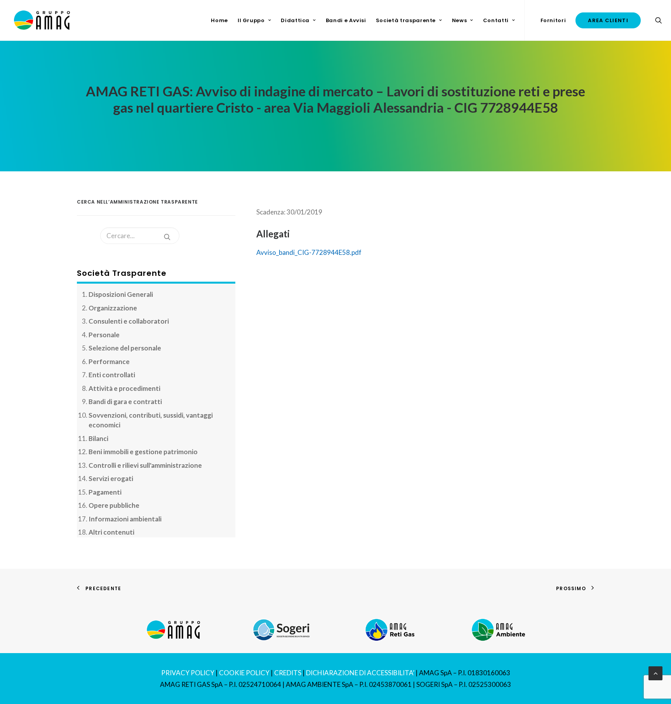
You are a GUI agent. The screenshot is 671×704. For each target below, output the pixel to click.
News (459, 20)
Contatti (496, 20)
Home (219, 20)
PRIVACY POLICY (187, 673)
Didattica (295, 20)
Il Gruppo (251, 20)
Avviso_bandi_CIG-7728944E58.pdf (309, 252)
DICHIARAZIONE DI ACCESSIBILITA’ (360, 673)
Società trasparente (406, 20)
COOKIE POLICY (244, 673)
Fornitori (553, 20)
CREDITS (287, 673)
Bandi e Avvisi (346, 20)
